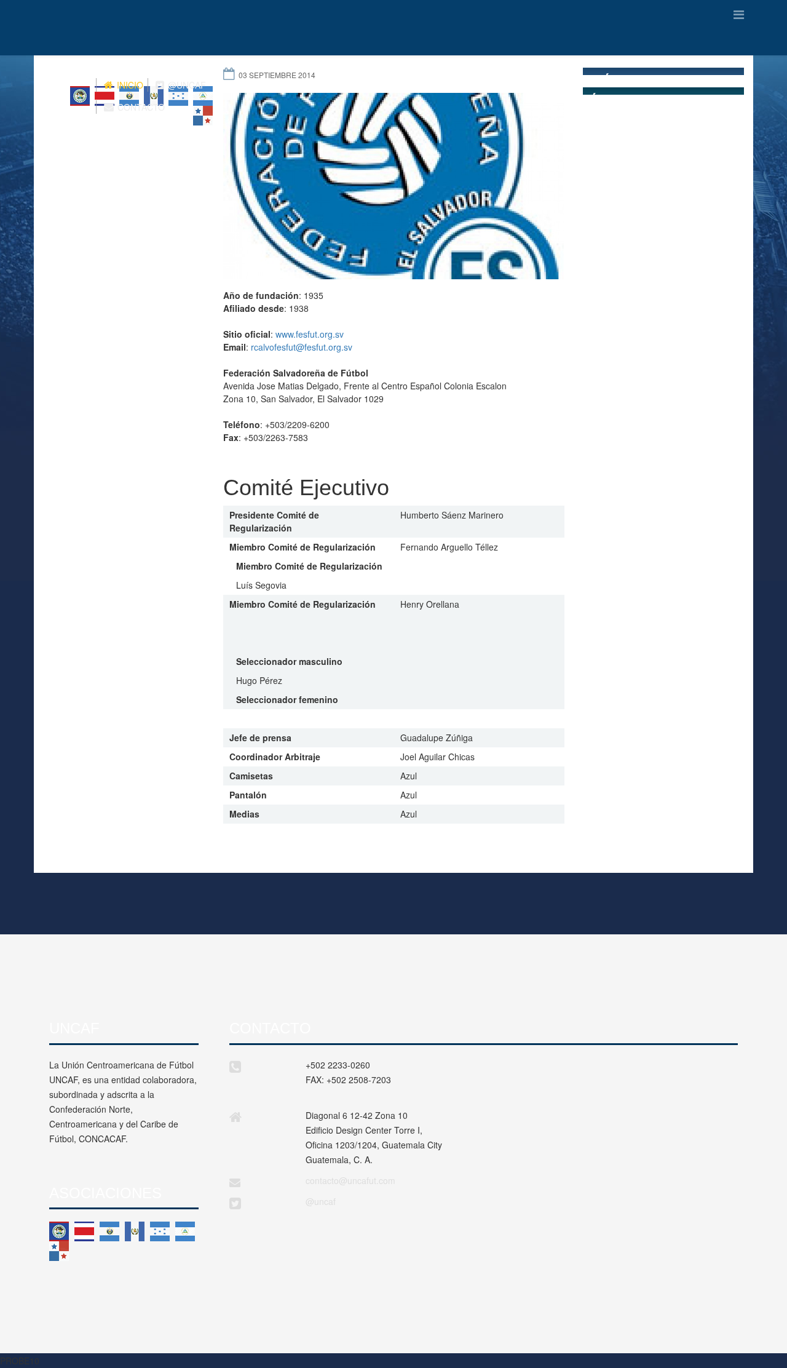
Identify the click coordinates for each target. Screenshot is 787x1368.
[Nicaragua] (185, 1231)
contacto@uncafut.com (350, 1180)
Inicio (128, 85)
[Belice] (59, 1231)
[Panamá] (59, 1251)
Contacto (140, 107)
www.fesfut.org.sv (309, 334)
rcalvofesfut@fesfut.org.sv (301, 347)
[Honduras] (160, 1231)
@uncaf (321, 1201)
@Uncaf (185, 85)
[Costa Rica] (84, 1231)
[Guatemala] (134, 1231)
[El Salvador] (109, 1231)
